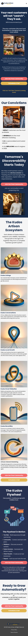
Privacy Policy (14, 629)
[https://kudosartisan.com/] (7, 3)
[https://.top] (14, 624)
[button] (26, 3)
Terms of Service (14, 632)
